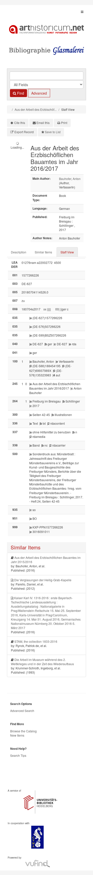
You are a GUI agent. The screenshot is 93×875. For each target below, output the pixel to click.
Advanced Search (22, 710)
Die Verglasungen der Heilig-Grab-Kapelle (42, 580)
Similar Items (43, 252)
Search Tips (18, 755)
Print (64, 122)
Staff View (67, 252)
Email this (43, 122)
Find (20, 93)
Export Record (24, 132)
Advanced (39, 93)
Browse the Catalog (23, 731)
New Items (17, 735)
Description (18, 252)
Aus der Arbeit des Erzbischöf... (36, 109)
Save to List (53, 132)
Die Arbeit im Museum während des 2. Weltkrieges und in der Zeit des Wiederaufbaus (42, 661)
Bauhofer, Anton (70, 178)
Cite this (19, 122)
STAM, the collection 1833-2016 (35, 641)
